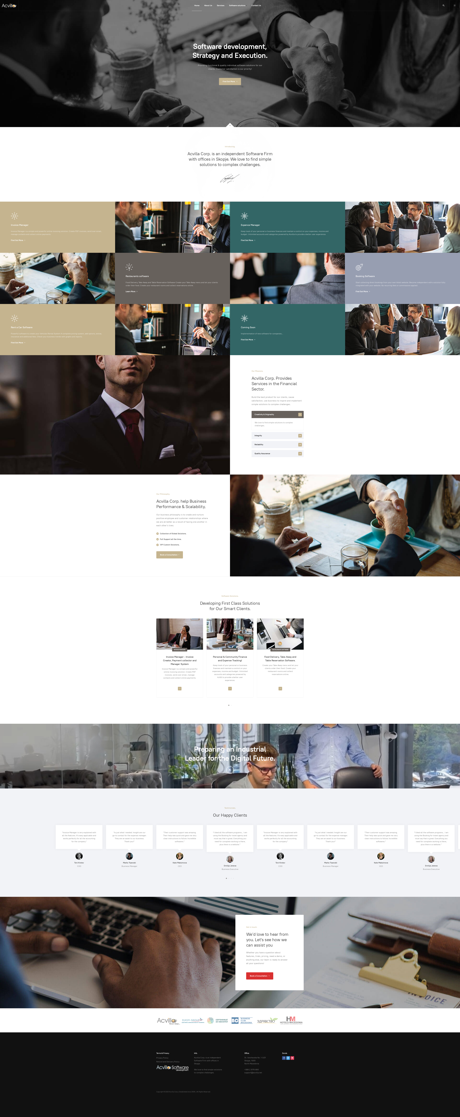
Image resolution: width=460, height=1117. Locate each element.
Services (220, 5)
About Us (208, 5)
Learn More (130, 291)
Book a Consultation (168, 555)
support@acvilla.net (253, 1072)
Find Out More (229, 81)
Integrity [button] (258, 435)
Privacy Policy (162, 1058)
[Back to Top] (452, 1109)
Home (196, 5)
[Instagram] (292, 1058)
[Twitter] (288, 1058)
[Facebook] (284, 1058)
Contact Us (256, 5)
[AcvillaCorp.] (9, 5)
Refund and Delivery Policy (167, 1061)
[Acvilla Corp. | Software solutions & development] (172, 1068)
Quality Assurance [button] (262, 453)
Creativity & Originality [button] (264, 414)
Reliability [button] (259, 444)
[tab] (278, 414)
